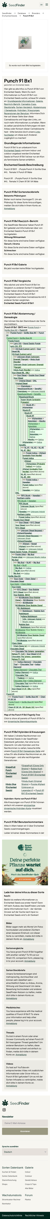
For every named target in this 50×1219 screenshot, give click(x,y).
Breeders (36, 13)
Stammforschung (9, 1180)
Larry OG (17, 343)
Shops (4, 1184)
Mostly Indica (28, 622)
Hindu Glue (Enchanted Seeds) (11, 787)
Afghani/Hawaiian (24, 533)
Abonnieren (25, 1131)
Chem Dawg (19, 646)
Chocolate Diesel (17, 581)
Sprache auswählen (10, 1146)
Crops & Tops (30, 1184)
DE (41, 4)
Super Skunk (26, 399)
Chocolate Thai (27, 664)
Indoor (27, 1172)
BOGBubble (24, 597)
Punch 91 (23, 330)
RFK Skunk (26, 495)
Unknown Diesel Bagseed (31, 530)
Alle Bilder (29, 1188)
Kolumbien (32, 421)
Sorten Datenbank (9, 1176)
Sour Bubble (34, 589)
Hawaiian (26, 482)
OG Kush (19, 349)
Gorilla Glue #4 (11, 330)
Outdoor (28, 1176)
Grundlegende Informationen (21, 101)
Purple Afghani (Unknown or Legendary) (33, 787)
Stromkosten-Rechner (11, 1199)
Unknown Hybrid (38, 391)
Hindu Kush (35, 359)
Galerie (39, 101)
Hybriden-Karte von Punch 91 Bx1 (20, 798)
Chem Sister (30, 579)
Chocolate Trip (21, 651)
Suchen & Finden (9, 1172)
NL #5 (41, 447)
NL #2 (34, 447)
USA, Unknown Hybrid (32, 619)
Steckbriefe (9, 107)
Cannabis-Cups (28, 104)
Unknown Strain (23, 357)
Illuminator (6, 1204)
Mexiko (42, 421)
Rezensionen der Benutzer (16, 113)
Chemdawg (25, 386)
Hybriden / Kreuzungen (28, 110)
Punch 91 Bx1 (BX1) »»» (16, 327)
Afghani (42, 453)
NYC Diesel (35, 522)
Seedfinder (7, 13)
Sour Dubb (18, 579)
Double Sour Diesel (36, 375)
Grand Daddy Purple (31, 343)
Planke (28, 1199)
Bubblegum (27, 611)
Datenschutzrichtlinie (12, 1215)
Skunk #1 (30, 405)
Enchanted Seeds (9, 16)
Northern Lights (23, 498)
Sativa (32, 437)
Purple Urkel (20, 554)
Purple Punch (33, 327)
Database (22, 13)
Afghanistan (28, 407)
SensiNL (38, 388)
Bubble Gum (39, 611)
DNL (35, 381)
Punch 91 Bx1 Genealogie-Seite (25, 751)
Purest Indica (31, 453)
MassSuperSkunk (25, 388)
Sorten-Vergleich (24, 107)
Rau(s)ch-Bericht (12, 104)
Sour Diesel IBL (18, 373)
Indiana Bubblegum (29, 616)
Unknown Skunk (27, 506)
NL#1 (28, 562)
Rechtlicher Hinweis (34, 1215)
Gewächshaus (31, 1180)
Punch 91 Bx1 (28, 16)
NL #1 (26, 447)
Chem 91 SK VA (14, 707)
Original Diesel (25, 381)
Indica (37, 370)
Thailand (20, 678)
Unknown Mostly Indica (36, 557)
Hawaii (34, 544)
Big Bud (31, 554)
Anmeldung (9, 208)
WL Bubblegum (23, 608)
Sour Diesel (22, 375)
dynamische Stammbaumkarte (22, 721)
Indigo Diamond (24, 662)
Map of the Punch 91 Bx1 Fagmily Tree (22, 714)
